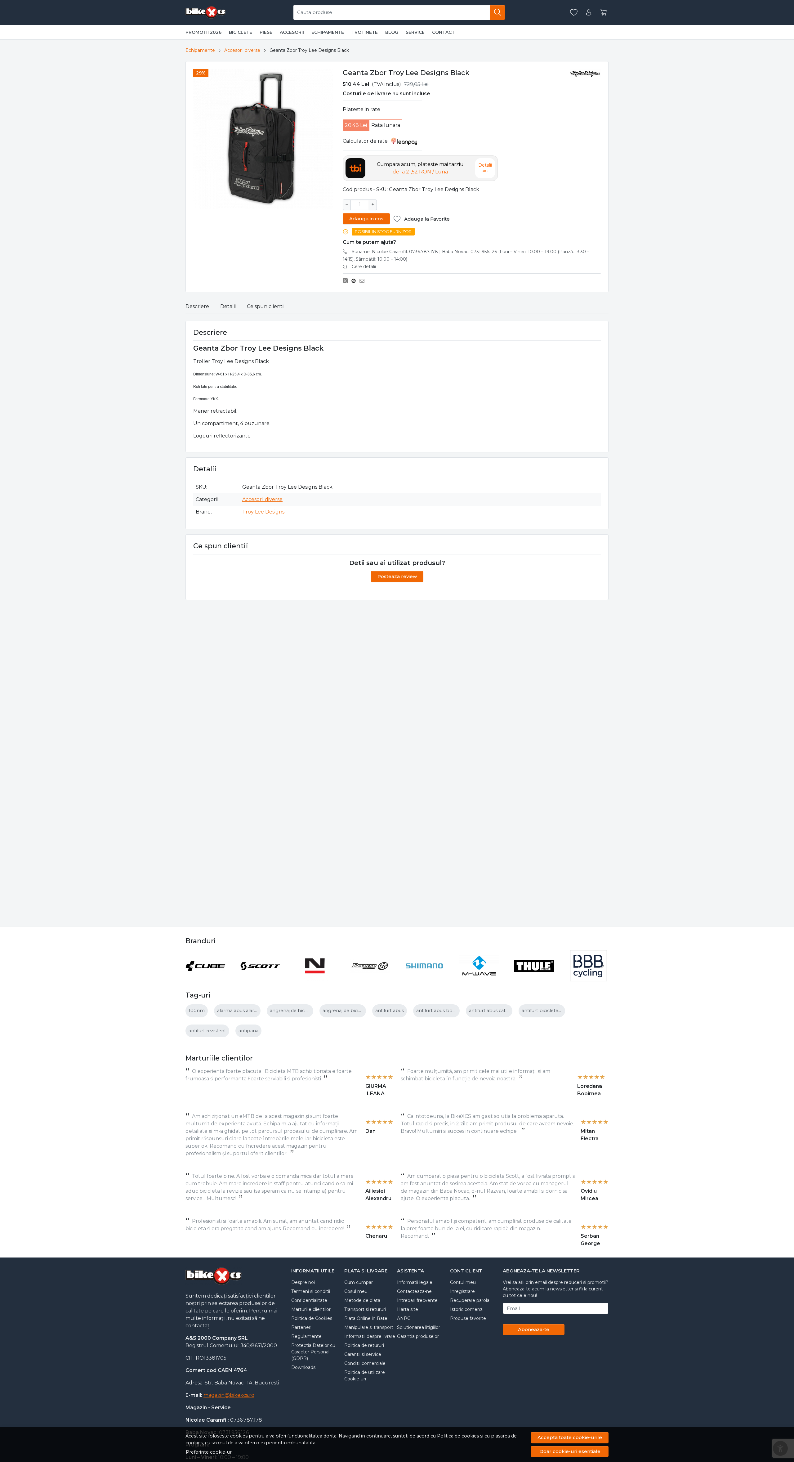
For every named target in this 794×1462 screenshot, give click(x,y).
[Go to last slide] (191, 966)
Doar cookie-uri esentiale (569, 1451)
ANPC (403, 1318)
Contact (443, 32)
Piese (266, 32)
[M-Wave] (479, 977)
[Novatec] (315, 977)
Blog (391, 32)
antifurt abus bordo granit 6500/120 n (458, 1010)
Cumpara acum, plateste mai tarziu (420, 168)
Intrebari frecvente (417, 1300)
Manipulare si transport (368, 1327)
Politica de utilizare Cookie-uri (364, 1376)
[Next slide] (602, 966)
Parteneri (301, 1327)
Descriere (197, 306)
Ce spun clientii (265, 306)
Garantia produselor (418, 1336)
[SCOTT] (260, 977)
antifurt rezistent (207, 1031)
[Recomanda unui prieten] (363, 281)
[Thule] (534, 977)
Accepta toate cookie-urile (570, 1437)
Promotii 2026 (203, 32)
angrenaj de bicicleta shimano (303, 1010)
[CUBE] (205, 977)
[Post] (347, 281)
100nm (197, 1010)
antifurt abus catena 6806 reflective (509, 1010)
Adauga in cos (366, 219)
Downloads (303, 1367)
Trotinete (364, 32)
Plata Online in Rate (365, 1318)
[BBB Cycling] (589, 977)
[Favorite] (574, 12)
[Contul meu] (588, 12)
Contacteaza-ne (414, 1291)
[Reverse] (370, 977)
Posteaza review (397, 576)
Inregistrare (462, 1291)
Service (415, 32)
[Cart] (603, 12)
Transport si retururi (365, 1309)
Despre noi (303, 1282)
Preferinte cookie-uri (209, 1452)
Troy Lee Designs (263, 512)
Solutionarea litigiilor (418, 1327)
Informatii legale (414, 1282)
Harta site (407, 1309)
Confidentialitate (309, 1300)
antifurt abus (389, 1010)
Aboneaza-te (533, 1329)
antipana (248, 1031)
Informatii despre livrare (369, 1336)
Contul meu (463, 1282)
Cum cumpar (358, 1282)
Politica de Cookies (311, 1318)
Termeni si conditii (310, 1291)
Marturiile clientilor (311, 1309)
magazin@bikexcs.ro (228, 1395)
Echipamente (327, 32)
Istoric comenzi (467, 1309)
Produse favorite (468, 1318)
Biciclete (240, 32)
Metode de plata (362, 1300)
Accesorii (292, 32)
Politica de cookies (458, 1436)
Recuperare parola (469, 1300)
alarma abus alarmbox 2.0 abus (252, 1010)
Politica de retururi (364, 1345)
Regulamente (306, 1336)
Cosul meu (356, 1291)
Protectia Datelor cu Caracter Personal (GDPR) (313, 1352)
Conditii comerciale (365, 1363)
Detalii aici (485, 167)
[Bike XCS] (205, 12)
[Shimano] (424, 977)
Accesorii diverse (242, 50)
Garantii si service (362, 1354)
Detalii (228, 306)
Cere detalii (364, 266)
